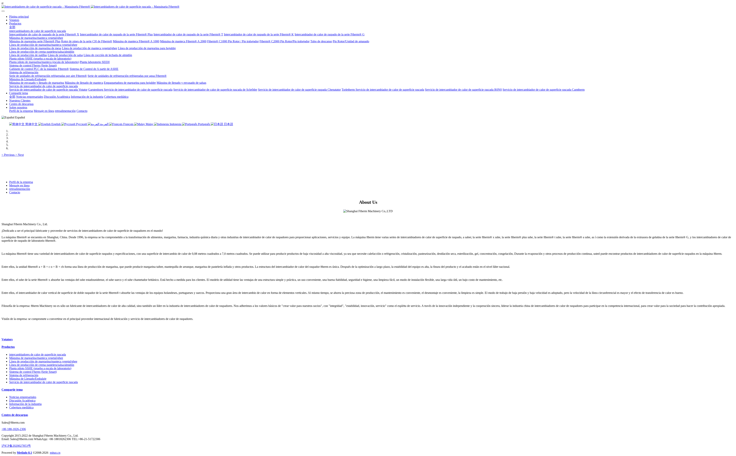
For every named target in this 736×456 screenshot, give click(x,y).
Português (204, 124)
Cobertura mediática (21, 407)
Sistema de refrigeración (23, 375)
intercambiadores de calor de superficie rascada (37, 354)
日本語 (228, 124)
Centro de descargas (15, 415)
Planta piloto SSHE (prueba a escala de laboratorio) (40, 368)
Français (128, 124)
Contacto (14, 192)
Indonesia (175, 124)
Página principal (19, 16)
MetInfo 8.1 (24, 452)
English (56, 124)
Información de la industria (25, 404)
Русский (81, 124)
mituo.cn (55, 452)
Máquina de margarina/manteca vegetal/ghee (36, 358)
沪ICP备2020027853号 (16, 445)
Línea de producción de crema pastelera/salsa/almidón (41, 364)
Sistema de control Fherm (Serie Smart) (33, 371)
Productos (8, 346)
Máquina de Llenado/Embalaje (27, 378)
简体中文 (31, 124)
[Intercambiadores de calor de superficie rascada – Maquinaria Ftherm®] (368, 6)
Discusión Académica (22, 400)
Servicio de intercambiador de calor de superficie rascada (43, 382)
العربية (104, 124)
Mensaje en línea (19, 185)
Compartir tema (12, 389)
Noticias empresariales (22, 397)
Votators (7, 339)
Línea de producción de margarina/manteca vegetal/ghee (43, 361)
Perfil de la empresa (21, 182)
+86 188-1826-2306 (14, 429)
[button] (8, 154)
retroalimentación (19, 189)
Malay (149, 124)
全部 (12, 27)
